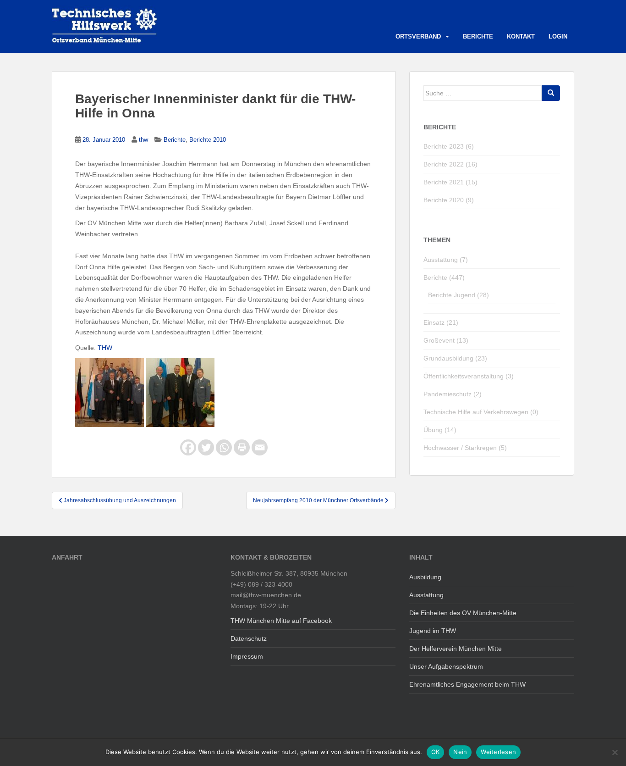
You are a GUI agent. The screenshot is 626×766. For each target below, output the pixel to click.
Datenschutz (249, 638)
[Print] (242, 447)
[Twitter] (206, 447)
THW (105, 347)
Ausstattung (426, 595)
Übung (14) (439, 429)
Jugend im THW (432, 630)
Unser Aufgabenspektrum (446, 666)
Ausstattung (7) (445, 259)
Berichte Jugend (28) (458, 295)
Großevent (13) (445, 340)
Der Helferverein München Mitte (455, 648)
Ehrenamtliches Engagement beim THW (467, 684)
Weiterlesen (498, 751)
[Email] (260, 447)
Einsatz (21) (440, 322)
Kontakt (521, 36)
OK (435, 751)
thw (143, 139)
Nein (460, 751)
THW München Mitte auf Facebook (281, 620)
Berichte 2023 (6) (448, 146)
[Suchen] (551, 93)
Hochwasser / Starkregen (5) (465, 447)
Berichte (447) (444, 277)
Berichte (478, 36)
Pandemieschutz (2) (452, 394)
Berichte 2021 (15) (450, 182)
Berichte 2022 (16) (450, 164)
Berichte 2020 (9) (448, 200)
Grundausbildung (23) (455, 358)
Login (558, 36)
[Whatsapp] (224, 447)
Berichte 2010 (207, 139)
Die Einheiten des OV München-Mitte (462, 612)
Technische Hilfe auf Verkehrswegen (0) (480, 412)
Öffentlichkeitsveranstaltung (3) (468, 376)
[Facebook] (188, 447)
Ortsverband (418, 36)
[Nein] (614, 752)
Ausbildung (425, 577)
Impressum (247, 656)
